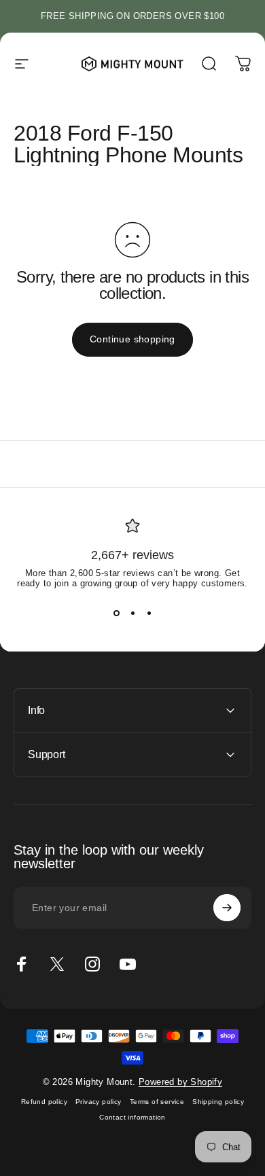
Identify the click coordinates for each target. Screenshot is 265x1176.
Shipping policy (218, 1101)
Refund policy (44, 1101)
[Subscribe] (227, 907)
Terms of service (157, 1101)
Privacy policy (98, 1101)
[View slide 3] (149, 613)
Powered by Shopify (180, 1082)
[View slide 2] (132, 613)
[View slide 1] (116, 613)
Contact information (132, 1117)
